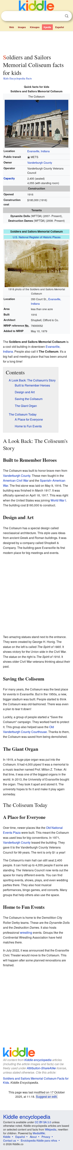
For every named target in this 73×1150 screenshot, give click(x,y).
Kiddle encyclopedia (37, 1060)
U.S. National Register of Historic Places (36, 237)
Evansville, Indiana (38, 151)
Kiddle (6, 1137)
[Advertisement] (36, 41)
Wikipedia (50, 1129)
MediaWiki (39, 1133)
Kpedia (47, 27)
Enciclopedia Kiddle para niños (39, 1140)
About (33, 1137)
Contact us (9, 1140)
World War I (58, 500)
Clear (59, 16)
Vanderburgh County (39, 162)
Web (11, 27)
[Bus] (28, 157)
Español (59, 27)
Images (22, 27)
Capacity (9, 178)
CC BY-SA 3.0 (43, 1122)
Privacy (46, 1137)
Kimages (34, 27)
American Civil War (15, 480)
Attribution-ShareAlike (41, 1068)
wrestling (26, 932)
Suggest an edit (46, 1096)
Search (66, 16)
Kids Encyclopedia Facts (17, 78)
